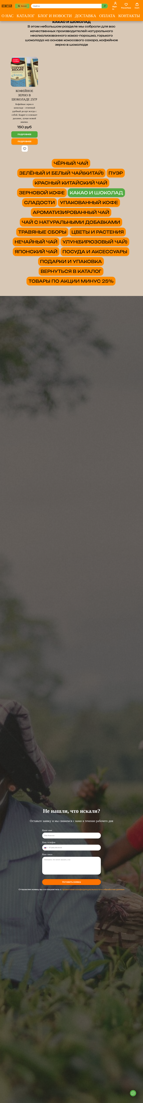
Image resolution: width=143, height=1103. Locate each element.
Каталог (26, 16)
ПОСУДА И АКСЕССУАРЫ (94, 251)
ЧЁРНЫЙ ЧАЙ (71, 163)
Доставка (85, 16)
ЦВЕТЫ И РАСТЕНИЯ (98, 232)
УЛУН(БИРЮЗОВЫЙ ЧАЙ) (94, 241)
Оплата (107, 16)
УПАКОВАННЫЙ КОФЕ (89, 202)
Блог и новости (55, 16)
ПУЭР (116, 173)
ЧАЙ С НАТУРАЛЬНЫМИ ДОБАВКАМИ (71, 222)
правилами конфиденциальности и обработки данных (93, 889)
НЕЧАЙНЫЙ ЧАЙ (36, 241)
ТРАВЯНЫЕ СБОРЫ (42, 232)
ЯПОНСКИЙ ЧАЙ (36, 251)
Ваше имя (47, 830)
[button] (126, 6)
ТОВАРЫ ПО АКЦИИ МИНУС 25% (70, 281)
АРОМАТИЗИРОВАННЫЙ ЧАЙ (71, 212)
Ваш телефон (48, 842)
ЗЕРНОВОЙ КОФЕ (42, 192)
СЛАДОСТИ (39, 202)
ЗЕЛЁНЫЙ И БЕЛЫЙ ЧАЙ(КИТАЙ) (61, 173)
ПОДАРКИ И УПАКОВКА (71, 261)
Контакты (129, 16)
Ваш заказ (47, 854)
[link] (115, 6)
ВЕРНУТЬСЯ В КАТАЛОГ (71, 271)
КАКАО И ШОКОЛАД (96, 192)
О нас (8, 16)
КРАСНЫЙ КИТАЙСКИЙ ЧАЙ (71, 183)
